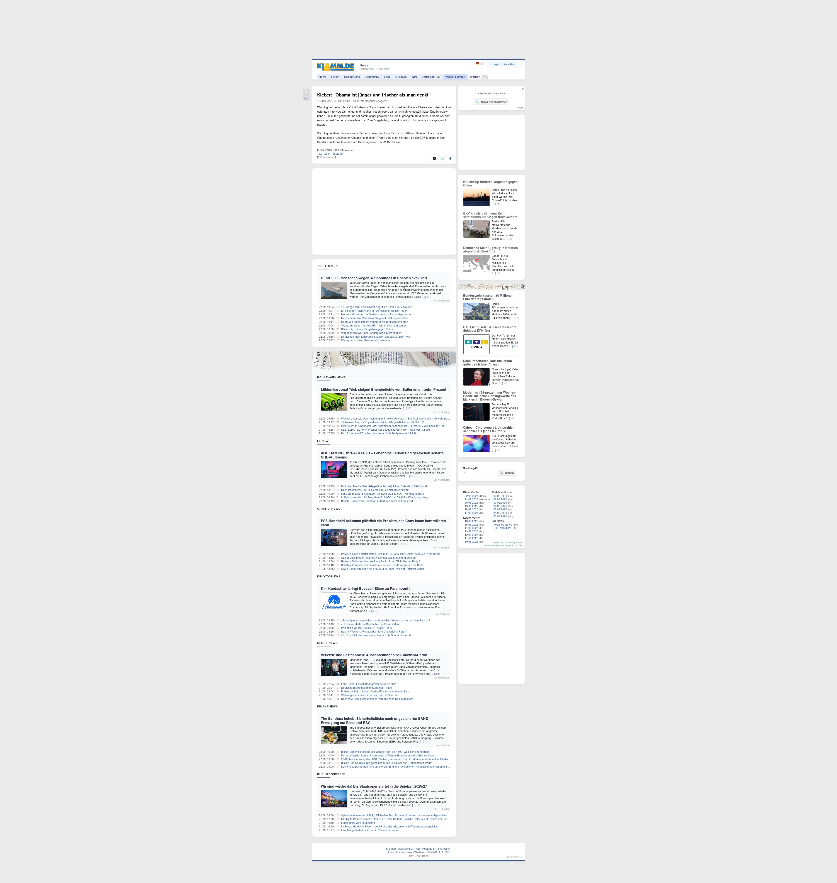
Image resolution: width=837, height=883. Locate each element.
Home (390, 852)
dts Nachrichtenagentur (374, 101)
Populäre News (502, 524)
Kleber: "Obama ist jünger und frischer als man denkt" (373, 94)
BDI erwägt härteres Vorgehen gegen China (367, 329)
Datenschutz (405, 848)
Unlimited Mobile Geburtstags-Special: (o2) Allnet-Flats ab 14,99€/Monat (384, 486)
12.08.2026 (471, 534)
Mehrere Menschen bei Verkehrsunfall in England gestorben (376, 314)
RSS (447, 852)
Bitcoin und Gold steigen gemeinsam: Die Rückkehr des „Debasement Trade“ (386, 763)
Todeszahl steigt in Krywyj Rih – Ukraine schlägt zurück (373, 325)
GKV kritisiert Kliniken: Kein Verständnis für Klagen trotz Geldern (490, 215)
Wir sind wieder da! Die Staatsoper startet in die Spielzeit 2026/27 (374, 786)
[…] (424, 296)
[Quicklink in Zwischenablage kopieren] (306, 92)
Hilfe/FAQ (431, 852)
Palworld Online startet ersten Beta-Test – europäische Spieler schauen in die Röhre (391, 554)
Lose (387, 76)
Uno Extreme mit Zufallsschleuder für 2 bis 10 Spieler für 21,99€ (379, 433)
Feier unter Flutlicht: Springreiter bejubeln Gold (368, 684)
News (322, 76)
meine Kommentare (494, 545)
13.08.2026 (471, 531)
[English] (482, 63)
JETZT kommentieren (493, 101)
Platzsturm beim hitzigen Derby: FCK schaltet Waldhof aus (375, 691)
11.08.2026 (471, 538)
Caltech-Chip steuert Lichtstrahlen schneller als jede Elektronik (489, 429)
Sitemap (391, 848)
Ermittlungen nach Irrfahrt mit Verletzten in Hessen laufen (374, 310)
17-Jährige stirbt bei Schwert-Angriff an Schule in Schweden (376, 307)
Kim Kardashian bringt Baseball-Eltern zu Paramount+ (365, 588)
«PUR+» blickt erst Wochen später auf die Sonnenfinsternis (376, 635)
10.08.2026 (471, 541)
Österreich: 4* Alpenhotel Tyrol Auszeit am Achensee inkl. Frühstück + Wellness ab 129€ (393, 426)
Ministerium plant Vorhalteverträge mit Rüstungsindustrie (374, 318)
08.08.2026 (500, 499)
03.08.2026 (500, 516)
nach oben (512, 857)
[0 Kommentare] (326, 157)
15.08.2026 (471, 524)
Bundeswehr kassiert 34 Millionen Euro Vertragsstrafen (488, 297)
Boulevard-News (331, 377)
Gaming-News (328, 508)
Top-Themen (327, 265)
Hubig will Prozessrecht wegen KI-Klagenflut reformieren (374, 321)
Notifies (519, 545)
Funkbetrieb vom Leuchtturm (358, 822)
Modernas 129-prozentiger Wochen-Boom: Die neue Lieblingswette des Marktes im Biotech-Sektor (489, 395)
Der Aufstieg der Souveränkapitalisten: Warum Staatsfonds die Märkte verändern (388, 755)
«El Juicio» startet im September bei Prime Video (370, 624)
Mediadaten (429, 848)
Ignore (509, 545)
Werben (475, 76)
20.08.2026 (471, 502)
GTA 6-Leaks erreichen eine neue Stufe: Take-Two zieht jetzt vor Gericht (383, 568)
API (441, 852)
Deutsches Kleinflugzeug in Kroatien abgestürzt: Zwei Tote (375, 336)
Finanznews (327, 706)
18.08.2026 (471, 509)
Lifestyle (401, 76)
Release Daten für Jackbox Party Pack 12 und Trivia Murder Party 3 (380, 561)
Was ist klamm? (455, 76)
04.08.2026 (500, 512)
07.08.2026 (500, 502)
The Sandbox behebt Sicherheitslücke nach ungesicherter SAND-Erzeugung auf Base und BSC (375, 720)
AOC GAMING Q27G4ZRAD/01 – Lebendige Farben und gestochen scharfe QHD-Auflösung (382, 455)
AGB (417, 848)
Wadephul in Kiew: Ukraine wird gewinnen (366, 340)
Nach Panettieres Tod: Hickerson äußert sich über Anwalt (374, 490)
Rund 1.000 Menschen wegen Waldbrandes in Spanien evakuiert (374, 277)
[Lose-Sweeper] (485, 78)
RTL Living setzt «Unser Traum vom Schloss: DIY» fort (489, 329)
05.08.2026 (500, 509)
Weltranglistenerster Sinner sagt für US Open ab (369, 695)
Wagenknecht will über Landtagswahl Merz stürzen (371, 333)
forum (520, 107)
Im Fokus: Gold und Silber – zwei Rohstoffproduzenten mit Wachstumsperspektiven (390, 826)
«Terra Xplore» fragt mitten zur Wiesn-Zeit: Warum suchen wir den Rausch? (385, 620)
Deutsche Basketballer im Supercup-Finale (366, 687)
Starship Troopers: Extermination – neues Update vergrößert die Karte (382, 565)
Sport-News (327, 642)
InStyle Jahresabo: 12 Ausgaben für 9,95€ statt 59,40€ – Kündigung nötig (384, 497)
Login (495, 64)
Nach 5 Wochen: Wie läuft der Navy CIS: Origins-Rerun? (374, 631)
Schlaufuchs (352, 76)
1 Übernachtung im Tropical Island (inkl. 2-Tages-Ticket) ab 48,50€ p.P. (382, 422)
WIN (414, 76)
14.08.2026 (471, 527)
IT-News (324, 441)
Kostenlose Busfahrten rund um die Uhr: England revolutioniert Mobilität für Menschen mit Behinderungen (403, 766)
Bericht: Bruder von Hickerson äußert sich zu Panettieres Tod (377, 501)
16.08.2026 (471, 521)
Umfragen (431, 76)
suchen (509, 473)
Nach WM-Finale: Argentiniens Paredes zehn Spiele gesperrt (377, 698)
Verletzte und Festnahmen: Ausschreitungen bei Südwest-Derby (374, 654)
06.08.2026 (500, 506)
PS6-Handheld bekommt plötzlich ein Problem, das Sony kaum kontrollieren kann (383, 522)
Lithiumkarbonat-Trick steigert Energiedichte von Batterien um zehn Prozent (383, 389)
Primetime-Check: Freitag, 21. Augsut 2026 (366, 627)
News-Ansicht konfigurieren (508, 542)
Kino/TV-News (328, 576)
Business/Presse (331, 774)
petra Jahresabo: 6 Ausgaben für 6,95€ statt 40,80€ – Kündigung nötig (382, 493)
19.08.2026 (471, 506)
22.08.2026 (471, 495)
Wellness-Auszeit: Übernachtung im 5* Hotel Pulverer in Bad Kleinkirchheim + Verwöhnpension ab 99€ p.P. (404, 418)
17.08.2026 (471, 512)
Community (372, 76)
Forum (335, 76)
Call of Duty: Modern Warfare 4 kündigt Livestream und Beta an (378, 557)
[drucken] (306, 97)
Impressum (444, 848)
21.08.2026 (471, 499)
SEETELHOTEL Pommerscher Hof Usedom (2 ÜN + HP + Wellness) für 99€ (385, 429)
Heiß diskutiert (501, 527)
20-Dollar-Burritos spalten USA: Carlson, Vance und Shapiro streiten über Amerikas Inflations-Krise (399, 759)
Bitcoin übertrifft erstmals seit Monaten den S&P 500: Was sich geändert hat (385, 751)
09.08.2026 (500, 495)
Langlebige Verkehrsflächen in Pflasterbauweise (369, 830)
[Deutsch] (478, 63)
